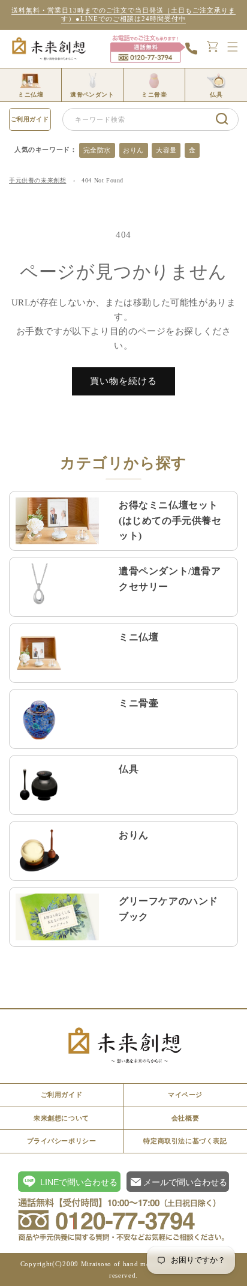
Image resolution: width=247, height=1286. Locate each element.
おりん (133, 150)
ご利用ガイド (30, 119)
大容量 (166, 150)
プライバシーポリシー (62, 1140)
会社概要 (185, 1118)
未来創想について (61, 1118)
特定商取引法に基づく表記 (185, 1140)
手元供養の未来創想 (37, 180)
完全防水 (97, 150)
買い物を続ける (123, 381)
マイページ (185, 1094)
